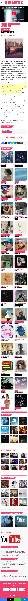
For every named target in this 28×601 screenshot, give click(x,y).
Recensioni (4, 26)
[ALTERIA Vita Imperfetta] (21, 366)
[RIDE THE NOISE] (5, 455)
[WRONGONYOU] (5, 461)
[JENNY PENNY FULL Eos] (21, 261)
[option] (7, 521)
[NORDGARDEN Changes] (7, 279)
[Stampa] (21, 143)
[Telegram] (15, 143)
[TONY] (14, 439)
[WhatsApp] (12, 143)
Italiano (18, 23)
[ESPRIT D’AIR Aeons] (21, 400)
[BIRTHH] (5, 493)
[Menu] (1, 3)
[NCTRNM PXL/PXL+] (7, 157)
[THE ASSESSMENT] (23, 430)
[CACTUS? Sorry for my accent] (7, 366)
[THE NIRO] (14, 461)
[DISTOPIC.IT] (14, 2)
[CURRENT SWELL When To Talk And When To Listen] (21, 208)
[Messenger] (8, 143)
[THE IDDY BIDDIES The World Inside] (21, 157)
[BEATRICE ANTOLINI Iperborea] (21, 314)
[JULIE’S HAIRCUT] (14, 484)
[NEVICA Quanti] (21, 174)
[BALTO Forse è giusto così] (21, 383)
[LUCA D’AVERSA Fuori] (21, 191)
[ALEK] (23, 455)
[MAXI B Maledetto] (7, 383)
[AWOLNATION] (14, 493)
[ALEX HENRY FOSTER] (5, 467)
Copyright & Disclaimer (6, 583)
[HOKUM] (23, 421)
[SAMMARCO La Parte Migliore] (7, 244)
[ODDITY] (5, 439)
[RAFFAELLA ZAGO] (23, 461)
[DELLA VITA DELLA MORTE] (5, 484)
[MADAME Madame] (7, 174)
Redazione (4, 35)
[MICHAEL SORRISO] (14, 467)
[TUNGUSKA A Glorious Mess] (21, 279)
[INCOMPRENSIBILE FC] (23, 493)
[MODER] (23, 502)
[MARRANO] (14, 502)
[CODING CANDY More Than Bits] (7, 331)
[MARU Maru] (7, 261)
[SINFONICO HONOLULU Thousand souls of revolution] (21, 296)
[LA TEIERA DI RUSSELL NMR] (21, 331)
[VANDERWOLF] (23, 467)
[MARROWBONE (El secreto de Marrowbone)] (14, 430)
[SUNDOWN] (5, 430)
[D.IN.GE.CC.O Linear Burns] (7, 191)
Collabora (14, 583)
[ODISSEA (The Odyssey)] (23, 439)
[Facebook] (2, 143)
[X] (5, 143)
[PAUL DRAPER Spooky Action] (21, 349)
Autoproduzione (11, 23)
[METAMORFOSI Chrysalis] (21, 227)
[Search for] (26, 3)
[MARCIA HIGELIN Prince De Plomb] (7, 208)
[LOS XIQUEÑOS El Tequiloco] (7, 349)
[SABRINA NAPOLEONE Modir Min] (21, 244)
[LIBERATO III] (7, 296)
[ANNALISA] (5, 502)
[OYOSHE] (14, 455)
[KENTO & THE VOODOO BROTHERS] (23, 484)
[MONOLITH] (5, 421)
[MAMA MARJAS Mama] (7, 400)
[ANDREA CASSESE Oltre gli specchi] (7, 227)
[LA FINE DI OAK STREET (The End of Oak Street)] (14, 421)
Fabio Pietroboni (11, 137)
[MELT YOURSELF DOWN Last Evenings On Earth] (7, 314)
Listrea (20, 137)
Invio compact (20, 583)
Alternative (4, 23)
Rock (9, 26)
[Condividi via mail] (18, 143)
